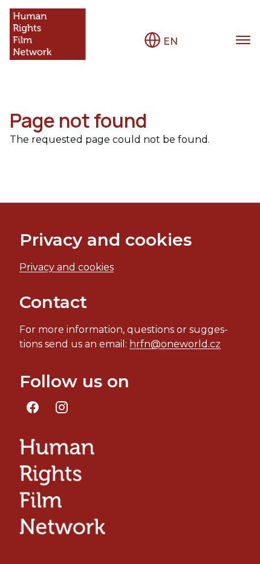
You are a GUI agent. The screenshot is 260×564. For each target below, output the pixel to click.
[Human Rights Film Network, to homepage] (48, 34)
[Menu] (243, 40)
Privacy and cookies (66, 267)
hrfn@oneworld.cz (175, 344)
